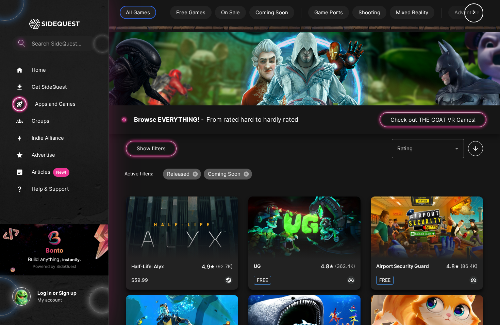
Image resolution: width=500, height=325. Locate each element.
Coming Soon (271, 12)
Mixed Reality (412, 12)
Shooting (369, 12)
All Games (138, 12)
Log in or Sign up (57, 293)
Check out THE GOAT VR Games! (433, 119)
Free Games (190, 12)
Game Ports (328, 12)
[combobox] (428, 148)
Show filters (151, 148)
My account (49, 300)
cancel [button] (195, 174)
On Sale (230, 12)
